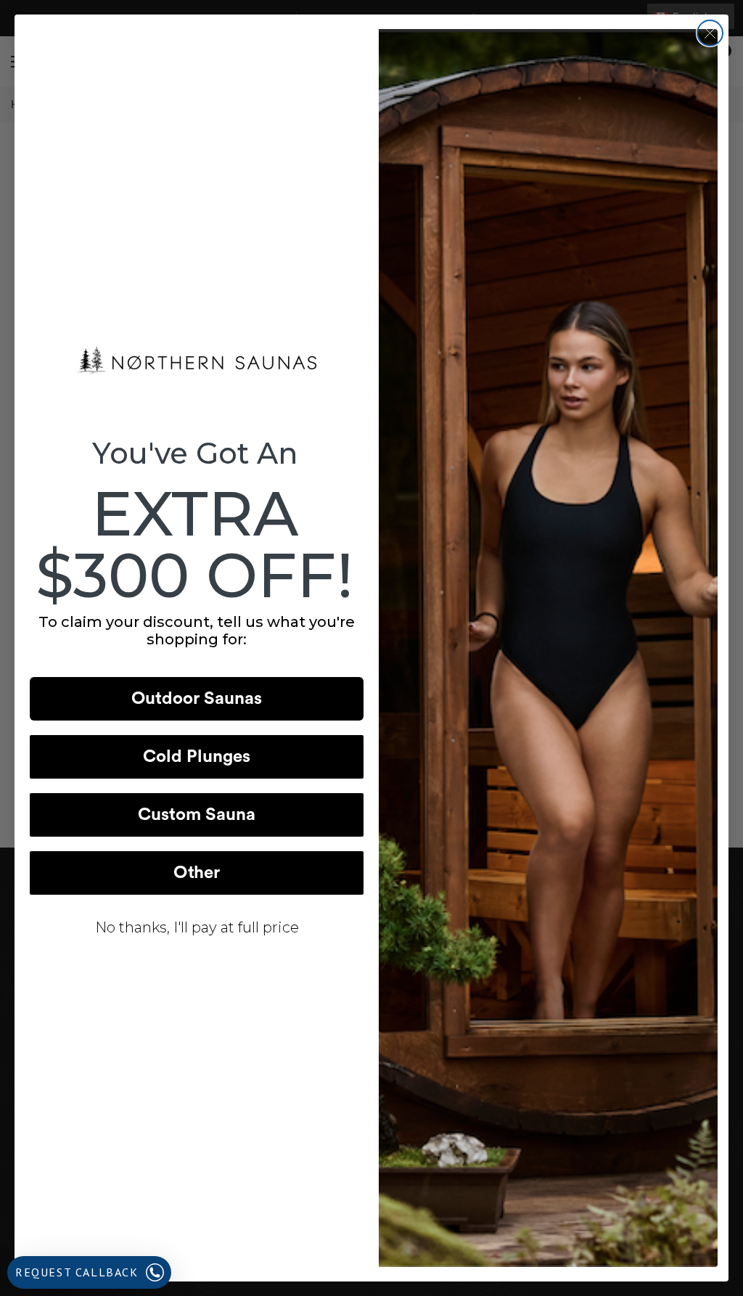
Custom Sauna (196, 815)
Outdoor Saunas (196, 699)
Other (196, 873)
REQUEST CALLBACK (77, 1272)
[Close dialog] (710, 33)
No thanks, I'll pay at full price (197, 927)
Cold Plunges (196, 757)
